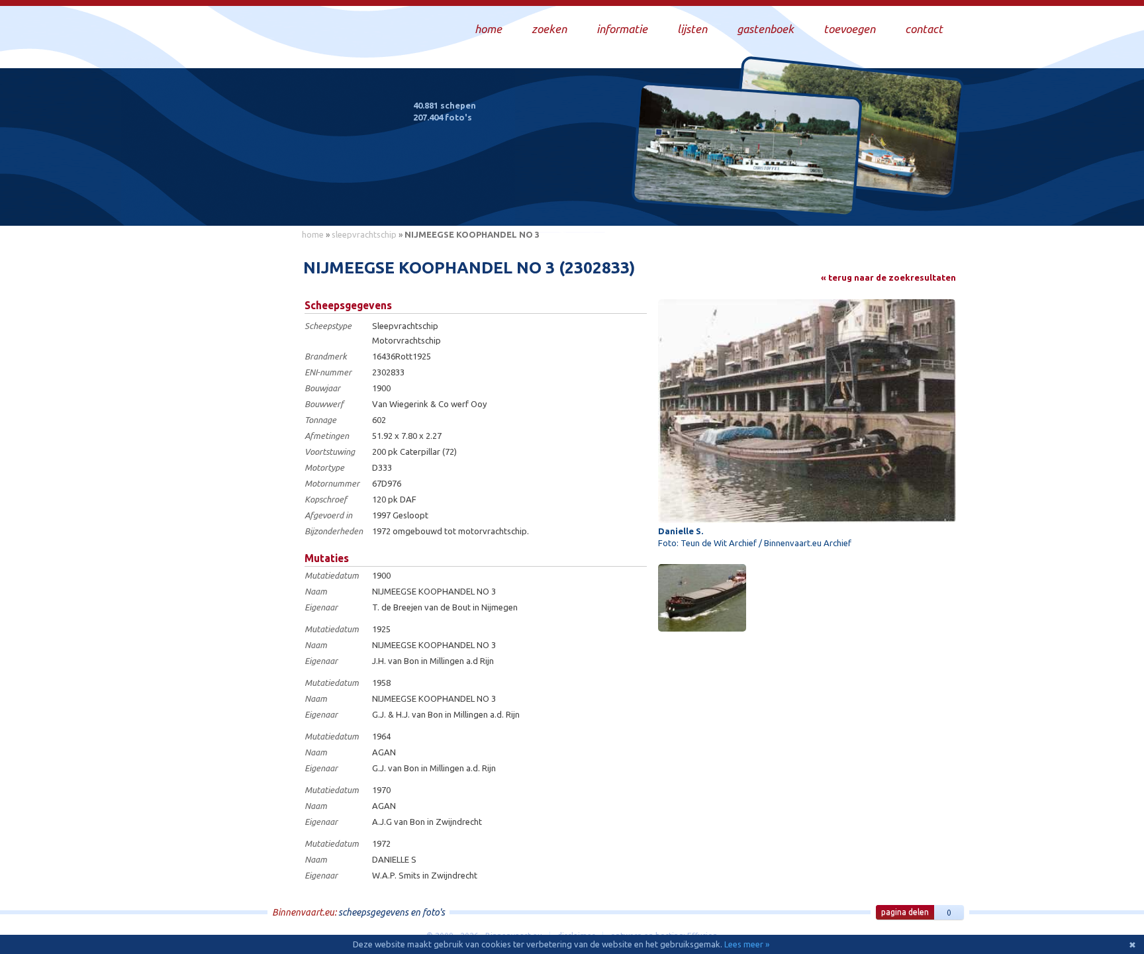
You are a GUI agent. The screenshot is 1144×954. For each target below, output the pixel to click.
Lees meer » (746, 944)
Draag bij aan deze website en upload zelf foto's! (846, 201)
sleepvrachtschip (364, 234)
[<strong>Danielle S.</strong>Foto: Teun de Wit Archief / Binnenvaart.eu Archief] (807, 411)
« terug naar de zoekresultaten (888, 277)
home (313, 234)
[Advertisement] (234, 444)
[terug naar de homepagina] (296, 157)
